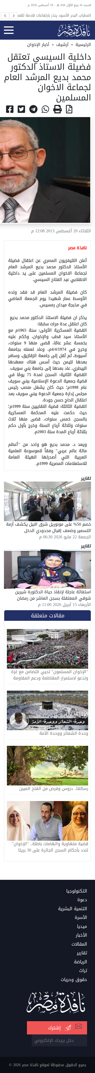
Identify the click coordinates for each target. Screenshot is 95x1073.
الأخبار (81, 935)
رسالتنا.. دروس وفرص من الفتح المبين (53, 788)
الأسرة (81, 917)
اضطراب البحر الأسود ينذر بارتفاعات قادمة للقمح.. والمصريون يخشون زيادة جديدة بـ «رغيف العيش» (52, 15)
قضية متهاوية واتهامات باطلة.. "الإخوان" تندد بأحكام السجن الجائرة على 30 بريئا (50, 847)
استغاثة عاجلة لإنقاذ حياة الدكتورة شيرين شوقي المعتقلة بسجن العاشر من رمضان (53, 595)
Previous (5, 15)
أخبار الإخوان (38, 44)
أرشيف (62, 44)
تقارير (82, 953)
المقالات (79, 944)
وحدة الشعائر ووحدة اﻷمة (63, 733)
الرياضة (80, 962)
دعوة (82, 899)
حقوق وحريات (74, 979)
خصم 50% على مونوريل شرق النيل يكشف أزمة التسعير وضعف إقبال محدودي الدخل (48, 527)
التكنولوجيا (76, 891)
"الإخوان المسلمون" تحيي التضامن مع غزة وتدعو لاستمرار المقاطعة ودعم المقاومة (49, 675)
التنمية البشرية (72, 908)
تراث (83, 970)
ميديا (82, 926)
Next (13, 15)
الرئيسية (83, 44)
